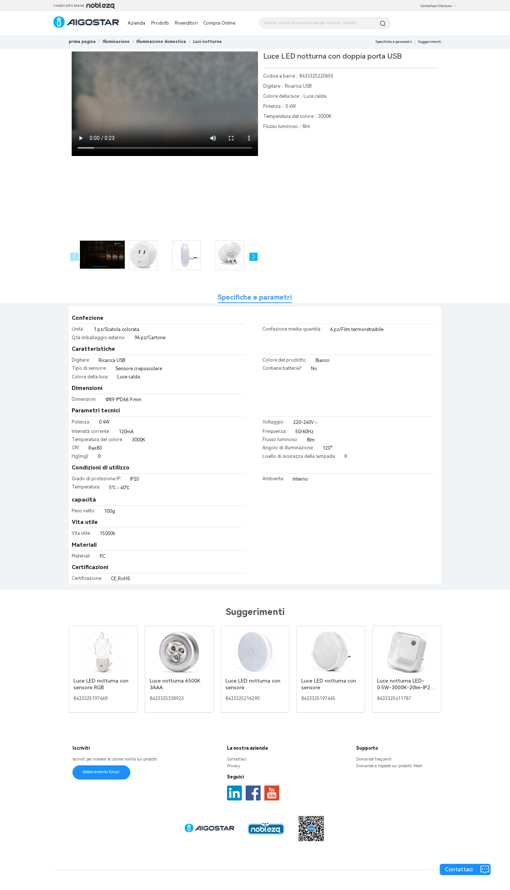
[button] (253, 257)
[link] (116, 41)
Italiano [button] (445, 6)
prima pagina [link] (82, 41)
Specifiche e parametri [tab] (255, 297)
